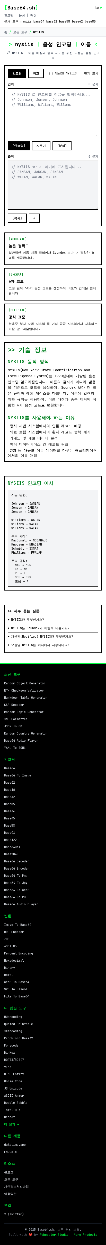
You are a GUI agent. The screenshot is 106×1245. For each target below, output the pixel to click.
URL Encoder (14, 932)
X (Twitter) (14, 1214)
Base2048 (11, 854)
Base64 (9, 768)
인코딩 (17, 73)
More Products (85, 1235)
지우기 (41, 146)
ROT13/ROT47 (14, 1060)
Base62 (9, 783)
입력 (11, 84)
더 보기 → (11, 1124)
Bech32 (9, 1117)
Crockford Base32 (18, 1038)
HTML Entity (14, 1074)
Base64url (12, 847)
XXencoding (13, 1031)
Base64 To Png (16, 876)
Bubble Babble (16, 1103)
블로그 (8, 1172)
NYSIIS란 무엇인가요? (27, 620)
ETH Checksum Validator (24, 690)
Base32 (9, 797)
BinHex (9, 1053)
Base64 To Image (17, 775)
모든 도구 (20, 32)
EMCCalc (10, 1152)
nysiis (26, 21)
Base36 (9, 811)
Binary (9, 968)
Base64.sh (21, 7)
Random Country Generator (25, 733)
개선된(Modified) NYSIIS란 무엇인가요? (42, 637)
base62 (77, 21)
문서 (7, 21)
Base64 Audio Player (21, 741)
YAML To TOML (15, 748)
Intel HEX (12, 1110)
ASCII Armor (14, 1096)
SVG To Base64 (16, 989)
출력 (11, 156)
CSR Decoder (14, 705)
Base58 (9, 826)
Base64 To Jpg (16, 883)
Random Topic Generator (24, 712)
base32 (51, 21)
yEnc (7, 1067)
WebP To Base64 (16, 982)
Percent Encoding (18, 953)
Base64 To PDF (16, 897)
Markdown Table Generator (25, 698)
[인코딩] (18, 146)
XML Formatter (16, 719)
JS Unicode (13, 1088)
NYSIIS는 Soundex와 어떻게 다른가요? (40, 628)
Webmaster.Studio (54, 1235)
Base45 (9, 818)
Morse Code (13, 1081)
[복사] (17, 218)
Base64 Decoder (16, 861)
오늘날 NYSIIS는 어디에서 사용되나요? (40, 645)
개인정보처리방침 (16, 1187)
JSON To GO (13, 726)
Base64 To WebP (16, 890)
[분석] (62, 146)
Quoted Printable (18, 1024)
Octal (8, 975)
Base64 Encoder (16, 868)
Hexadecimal (14, 961)
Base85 (9, 804)
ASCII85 (10, 946)
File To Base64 (16, 996)
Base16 (9, 790)
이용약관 (10, 1194)
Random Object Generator (25, 683)
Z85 (7, 939)
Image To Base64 (17, 925)
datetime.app (15, 1145)
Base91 (9, 833)
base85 (90, 21)
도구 (15, 21)
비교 (36, 73)
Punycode (11, 1045)
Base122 (10, 840)
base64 (38, 21)
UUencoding (13, 1017)
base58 (64, 21)
